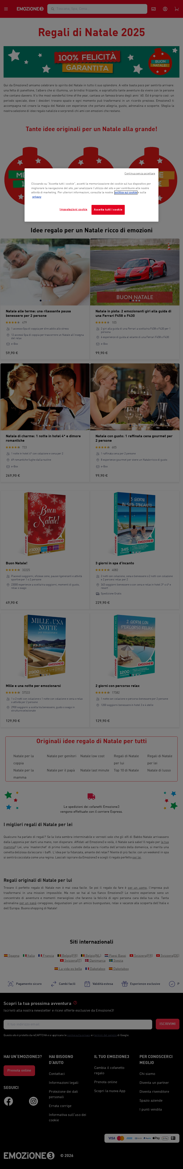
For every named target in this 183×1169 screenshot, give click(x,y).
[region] (91, 194)
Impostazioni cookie (73, 209)
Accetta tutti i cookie (108, 209)
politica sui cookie (126, 192)
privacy (36, 197)
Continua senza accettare (140, 173)
